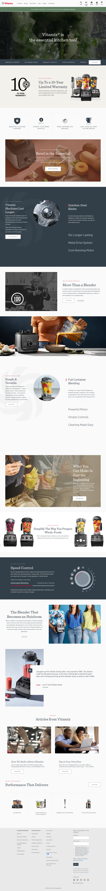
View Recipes (80, 300)
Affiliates (48, 833)
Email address (75, 835)
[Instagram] (88, 880)
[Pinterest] (81, 880)
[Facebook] (74, 880)
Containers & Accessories (41, 813)
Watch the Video (53, 169)
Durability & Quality (50, 62)
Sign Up (91, 4)
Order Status (35, 833)
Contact (34, 837)
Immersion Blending (65, 813)
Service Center (35, 846)
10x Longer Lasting (31, 62)
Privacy (48, 843)
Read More (17, 771)
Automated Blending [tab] (19, 583)
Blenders (17, 813)
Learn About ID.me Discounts (51, 864)
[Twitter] (78, 880)
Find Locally (35, 849)
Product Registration (37, 840)
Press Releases (20, 854)
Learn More (66, 9)
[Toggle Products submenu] (16, 3)
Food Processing (89, 813)
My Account (49, 830)
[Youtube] (84, 880)
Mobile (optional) (76, 841)
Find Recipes (84, 62)
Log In (97, 4)
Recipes (26, 3)
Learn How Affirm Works (52, 860)
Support (44, 3)
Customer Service (36, 830)
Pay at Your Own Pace (70, 762)
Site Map (48, 849)
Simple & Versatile (68, 62)
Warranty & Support (12, 62)
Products (20, 3)
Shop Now (72, 9)
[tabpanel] (32, 591)
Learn (39, 3)
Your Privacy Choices (51, 852)
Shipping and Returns (37, 843)
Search (81, 4)
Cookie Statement (50, 846)
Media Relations (21, 851)
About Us (19, 833)
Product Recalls (35, 852)
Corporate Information (22, 830)
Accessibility (49, 857)
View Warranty (13, 237)
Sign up (76, 864)
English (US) (86, 5)
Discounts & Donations (22, 840)
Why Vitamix (33, 3)
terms (81, 860)
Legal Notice (49, 840)
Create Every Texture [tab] (45, 583)
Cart (102, 4)
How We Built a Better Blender (27, 762)
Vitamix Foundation (22, 837)
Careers (19, 848)
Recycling (48, 837)
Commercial (51, 3)
